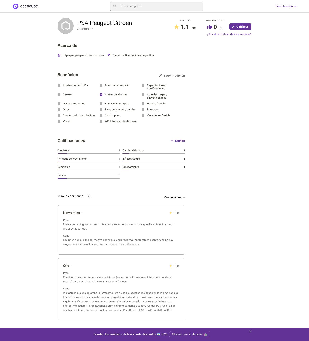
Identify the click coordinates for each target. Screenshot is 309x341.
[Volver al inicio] (25, 6)
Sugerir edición (174, 75)
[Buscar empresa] (114, 6)
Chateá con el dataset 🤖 (189, 334)
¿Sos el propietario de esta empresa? (229, 34)
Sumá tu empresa (286, 6)
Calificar (242, 26)
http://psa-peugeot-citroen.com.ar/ (83, 55)
